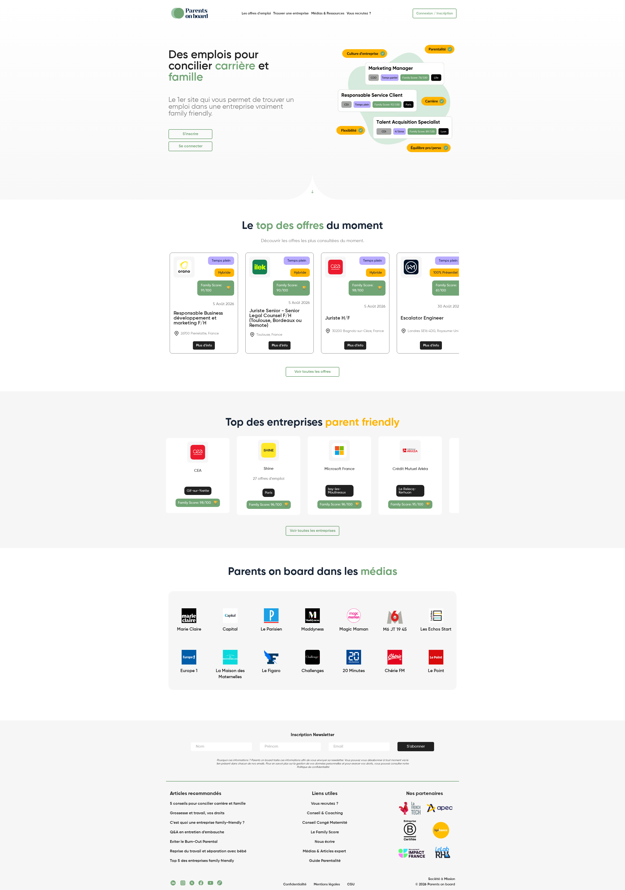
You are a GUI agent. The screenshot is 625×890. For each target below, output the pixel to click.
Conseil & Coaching (325, 814)
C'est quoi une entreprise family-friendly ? (207, 824)
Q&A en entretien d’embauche (197, 833)
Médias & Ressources (327, 13)
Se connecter (190, 146)
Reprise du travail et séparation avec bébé (208, 852)
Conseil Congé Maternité (324, 824)
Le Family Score (325, 833)
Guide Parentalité (325, 862)
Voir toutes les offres (312, 372)
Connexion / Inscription (434, 13)
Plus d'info (204, 345)
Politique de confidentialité (313, 768)
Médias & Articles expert (325, 852)
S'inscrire (190, 134)
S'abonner (416, 748)
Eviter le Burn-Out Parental (194, 843)
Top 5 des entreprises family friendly (202, 862)
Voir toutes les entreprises (312, 532)
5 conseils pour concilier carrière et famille (208, 805)
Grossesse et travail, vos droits (197, 814)
